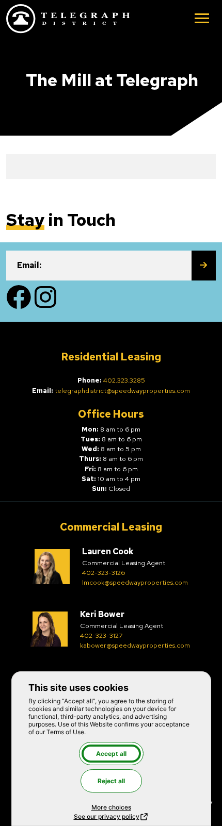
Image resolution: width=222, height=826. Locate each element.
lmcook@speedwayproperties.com (135, 582)
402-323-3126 (103, 572)
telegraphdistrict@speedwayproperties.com (122, 390)
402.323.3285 (124, 380)
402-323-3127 (101, 635)
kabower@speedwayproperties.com (135, 645)
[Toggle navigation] (202, 19)
